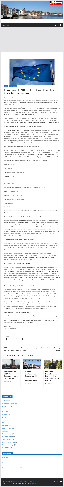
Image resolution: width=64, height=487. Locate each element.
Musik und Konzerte (7, 428)
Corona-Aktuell (6, 406)
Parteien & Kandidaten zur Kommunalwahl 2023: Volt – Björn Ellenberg (52, 376)
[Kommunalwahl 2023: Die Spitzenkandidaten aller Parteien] (11, 361)
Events (4, 412)
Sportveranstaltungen (8, 445)
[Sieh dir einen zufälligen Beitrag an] (60, 25)
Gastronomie (5, 420)
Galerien (35, 25)
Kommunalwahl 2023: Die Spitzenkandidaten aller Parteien (11, 375)
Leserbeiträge (6, 425)
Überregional (13, 86)
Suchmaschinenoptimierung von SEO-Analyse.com (15, 468)
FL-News (15, 97)
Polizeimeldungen (7, 434)
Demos (4, 409)
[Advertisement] (32, 39)
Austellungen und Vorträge (9, 403)
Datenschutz (25, 25)
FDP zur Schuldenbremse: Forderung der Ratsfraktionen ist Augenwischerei (17, 349)
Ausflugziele (5, 401)
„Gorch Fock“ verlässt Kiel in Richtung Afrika (48, 349)
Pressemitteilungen (7, 436)
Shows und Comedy (7, 439)
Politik (6, 86)
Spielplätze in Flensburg (8, 442)
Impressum (15, 25)
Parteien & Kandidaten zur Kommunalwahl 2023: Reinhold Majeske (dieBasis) (32, 376)
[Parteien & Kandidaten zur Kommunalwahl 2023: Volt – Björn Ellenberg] (53, 361)
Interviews (5, 423)
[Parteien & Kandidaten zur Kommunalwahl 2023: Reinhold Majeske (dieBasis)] (32, 361)
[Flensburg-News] (4, 25)
